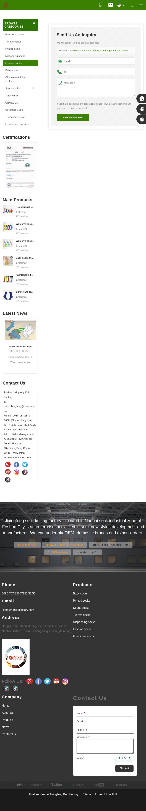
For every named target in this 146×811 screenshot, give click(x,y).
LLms (98, 794)
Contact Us (9, 734)
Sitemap (88, 794)
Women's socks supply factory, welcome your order (25, 241)
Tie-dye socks (13, 41)
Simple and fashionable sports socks (25, 291)
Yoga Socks (12, 95)
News (5, 727)
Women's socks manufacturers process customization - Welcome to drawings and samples (25, 224)
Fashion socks (13, 63)
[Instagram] (16, 472)
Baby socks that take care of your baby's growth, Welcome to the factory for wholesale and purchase (25, 258)
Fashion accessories (16, 124)
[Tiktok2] (8, 479)
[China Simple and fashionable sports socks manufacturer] (8, 294)
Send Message (73, 117)
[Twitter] (25, 464)
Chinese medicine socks (15, 79)
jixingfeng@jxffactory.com (18, 609)
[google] (78, 785)
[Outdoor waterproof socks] (25, 330)
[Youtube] (8, 472)
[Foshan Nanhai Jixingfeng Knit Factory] (6, 5)
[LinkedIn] (35, 785)
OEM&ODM (12, 102)
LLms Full (110, 794)
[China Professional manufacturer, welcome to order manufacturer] (8, 209)
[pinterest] (8, 464)
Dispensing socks (15, 55)
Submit (124, 768)
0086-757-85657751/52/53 (18, 593)
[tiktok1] (25, 472)
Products (7, 719)
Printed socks (12, 48)
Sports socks (12, 88)
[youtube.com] (99, 785)
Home (5, 705)
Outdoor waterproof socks (26, 346)
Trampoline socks (15, 117)
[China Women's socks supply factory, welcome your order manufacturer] (8, 243)
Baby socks (11, 70)
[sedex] (25, 167)
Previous (4, 164)
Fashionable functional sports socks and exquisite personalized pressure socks (25, 274)
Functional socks (14, 34)
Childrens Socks (14, 109)
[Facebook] (16, 464)
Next (36, 164)
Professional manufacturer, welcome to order (25, 207)
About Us (8, 712)
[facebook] (121, 785)
